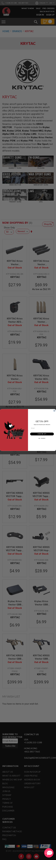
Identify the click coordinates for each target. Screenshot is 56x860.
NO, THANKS (42, 438)
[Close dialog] (54, 411)
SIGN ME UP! (42, 434)
